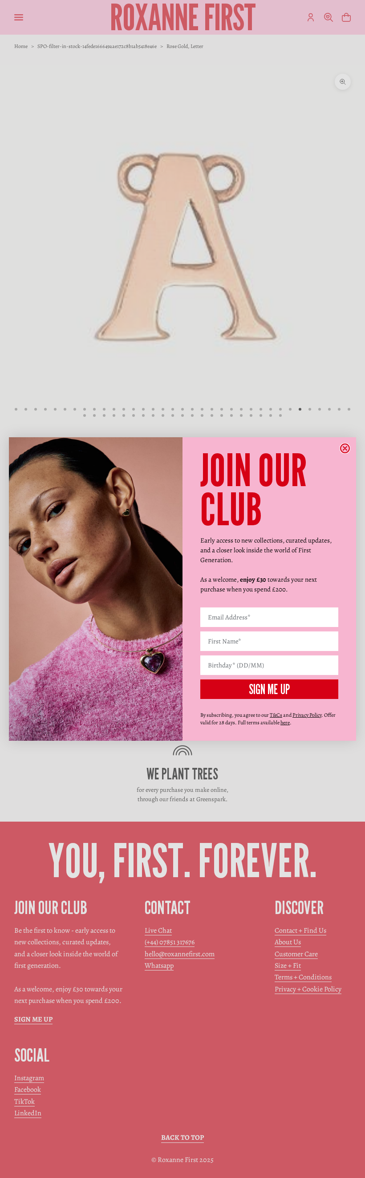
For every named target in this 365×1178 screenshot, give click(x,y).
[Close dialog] (345, 448)
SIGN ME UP (269, 689)
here (285, 722)
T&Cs (276, 715)
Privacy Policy (306, 715)
